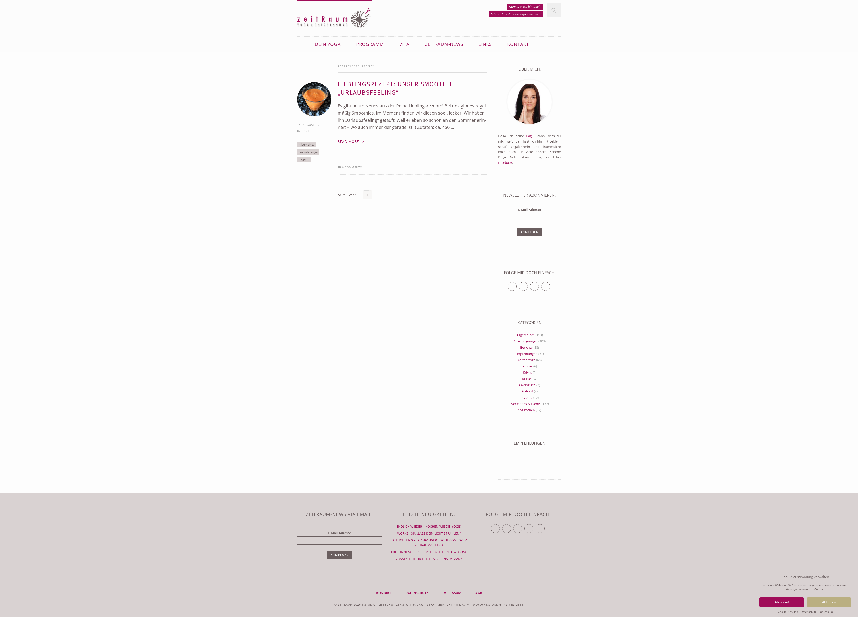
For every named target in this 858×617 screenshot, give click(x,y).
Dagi (305, 131)
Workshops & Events (525, 404)
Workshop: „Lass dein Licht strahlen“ (429, 533)
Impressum (826, 612)
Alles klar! (782, 602)
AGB (478, 593)
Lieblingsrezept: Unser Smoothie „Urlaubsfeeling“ (395, 88)
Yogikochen (526, 410)
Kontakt (518, 44)
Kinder (527, 366)
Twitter (516, 284)
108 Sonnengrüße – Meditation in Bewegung (429, 552)
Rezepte (304, 160)
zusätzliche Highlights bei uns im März (429, 559)
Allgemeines (306, 145)
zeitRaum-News (444, 44)
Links (485, 44)
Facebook (505, 162)
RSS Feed (544, 527)
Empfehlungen (308, 152)
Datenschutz (808, 612)
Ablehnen (829, 602)
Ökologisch (527, 385)
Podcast (527, 391)
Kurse (526, 379)
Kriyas (527, 372)
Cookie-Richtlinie (788, 612)
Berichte (526, 347)
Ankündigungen (526, 341)
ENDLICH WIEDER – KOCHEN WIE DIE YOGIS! (429, 526)
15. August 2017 (310, 125)
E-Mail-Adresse (529, 210)
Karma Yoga (526, 360)
